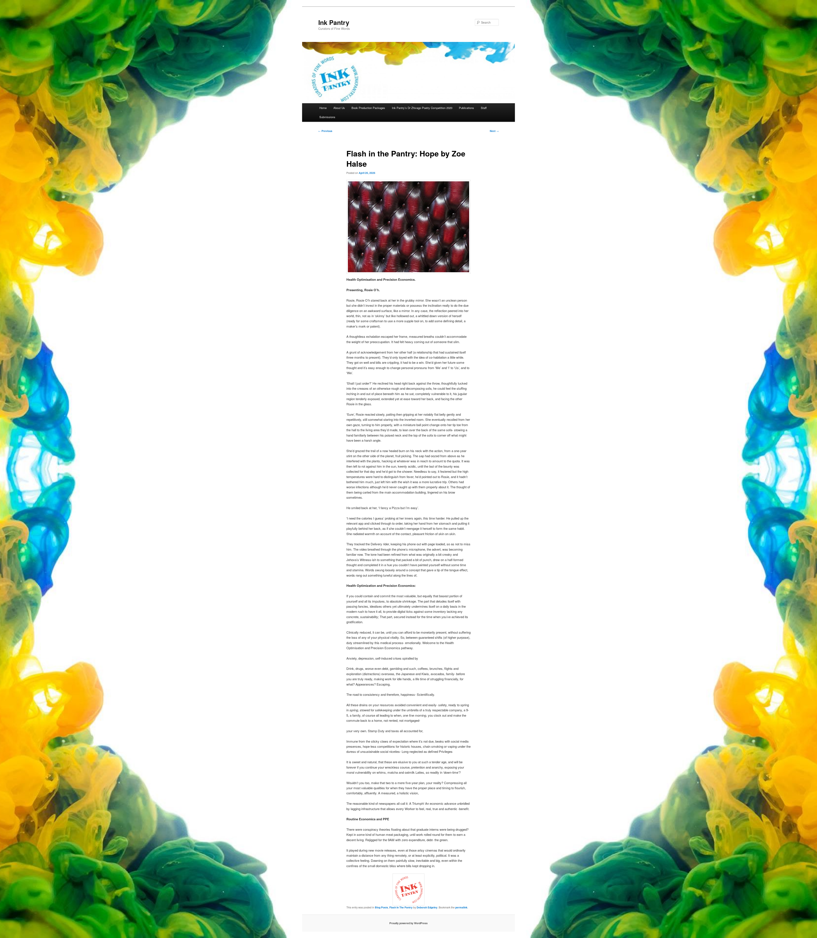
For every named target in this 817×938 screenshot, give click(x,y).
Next (494, 131)
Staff (484, 108)
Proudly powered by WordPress (408, 923)
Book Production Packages (368, 108)
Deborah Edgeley (427, 907)
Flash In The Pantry (401, 907)
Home (323, 108)
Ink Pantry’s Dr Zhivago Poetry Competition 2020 (422, 108)
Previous (325, 131)
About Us (339, 108)
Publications (466, 108)
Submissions (327, 117)
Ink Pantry (333, 22)
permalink (461, 907)
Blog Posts (381, 907)
